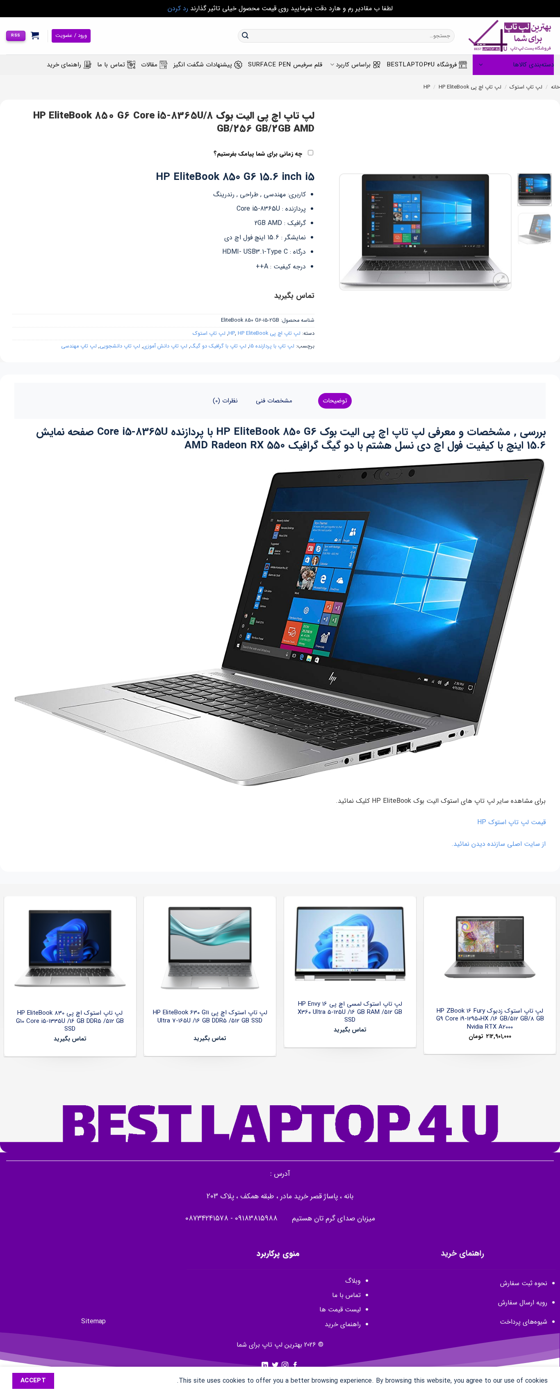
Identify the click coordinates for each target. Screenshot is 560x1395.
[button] (35, 35)
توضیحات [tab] (335, 401)
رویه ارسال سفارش (522, 1302)
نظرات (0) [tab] (225, 401)
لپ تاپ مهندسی (79, 346)
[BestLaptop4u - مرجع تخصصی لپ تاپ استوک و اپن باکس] (510, 36)
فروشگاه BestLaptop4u (422, 65)
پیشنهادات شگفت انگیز (202, 65)
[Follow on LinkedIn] (265, 1365)
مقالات (149, 65)
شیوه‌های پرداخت (523, 1322)
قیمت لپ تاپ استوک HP (511, 822)
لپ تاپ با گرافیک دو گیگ (218, 346)
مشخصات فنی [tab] (274, 401)
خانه (555, 87)
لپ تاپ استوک (526, 87)
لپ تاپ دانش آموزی (165, 346)
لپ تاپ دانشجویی (120, 346)
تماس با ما (111, 65)
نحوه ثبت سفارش (523, 1283)
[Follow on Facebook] (295, 1365)
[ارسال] (245, 36)
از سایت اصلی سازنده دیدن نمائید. (498, 844)
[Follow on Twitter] (275, 1365)
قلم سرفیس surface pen (285, 65)
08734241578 (206, 1218)
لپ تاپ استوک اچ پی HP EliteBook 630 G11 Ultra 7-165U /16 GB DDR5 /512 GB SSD (210, 1017)
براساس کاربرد (353, 65)
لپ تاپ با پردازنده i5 (271, 346)
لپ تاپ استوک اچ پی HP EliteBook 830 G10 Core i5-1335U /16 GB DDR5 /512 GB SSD (70, 1021)
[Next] (346, 232)
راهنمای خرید (64, 65)
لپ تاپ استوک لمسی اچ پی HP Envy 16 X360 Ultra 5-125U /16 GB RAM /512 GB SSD (350, 1012)
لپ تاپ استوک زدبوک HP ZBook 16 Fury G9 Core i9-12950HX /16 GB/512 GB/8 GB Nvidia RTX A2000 (490, 1019)
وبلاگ (353, 1281)
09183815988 (256, 1218)
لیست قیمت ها (340, 1309)
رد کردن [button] (178, 8)
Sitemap (93, 1321)
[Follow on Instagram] (285, 1365)
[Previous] (497, 232)
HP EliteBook (454, 87)
